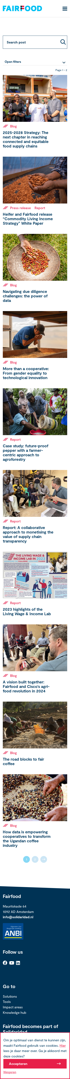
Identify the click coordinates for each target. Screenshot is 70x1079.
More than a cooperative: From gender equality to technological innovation (26, 373)
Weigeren (9, 1072)
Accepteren (18, 1064)
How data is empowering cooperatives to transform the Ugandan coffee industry (27, 838)
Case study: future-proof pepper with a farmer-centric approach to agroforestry (25, 452)
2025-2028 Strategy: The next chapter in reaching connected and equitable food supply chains (26, 139)
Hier (63, 1045)
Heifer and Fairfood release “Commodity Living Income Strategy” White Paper (28, 218)
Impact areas (13, 1007)
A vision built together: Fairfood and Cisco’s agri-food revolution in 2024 (26, 686)
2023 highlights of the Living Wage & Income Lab (27, 611)
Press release (20, 208)
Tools (7, 1002)
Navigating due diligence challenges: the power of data (25, 296)
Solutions (10, 996)
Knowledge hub (14, 1012)
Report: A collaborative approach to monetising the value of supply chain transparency (28, 534)
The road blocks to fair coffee (23, 761)
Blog (13, 126)
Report (40, 208)
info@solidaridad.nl (18, 917)
